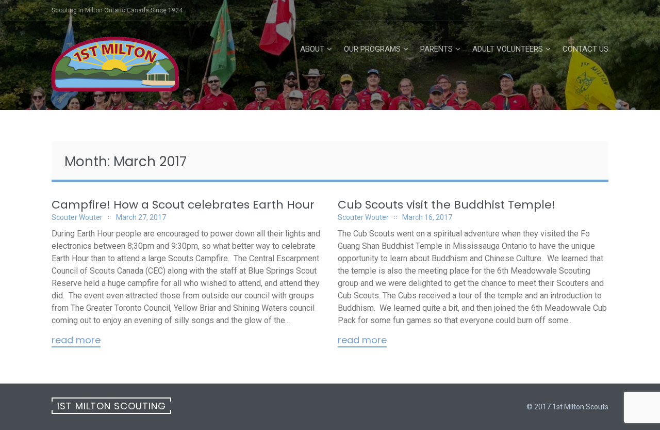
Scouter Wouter (77, 217)
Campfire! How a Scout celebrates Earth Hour (183, 205)
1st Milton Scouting (111, 406)
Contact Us (585, 49)
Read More (76, 340)
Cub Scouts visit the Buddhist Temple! (446, 205)
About (312, 49)
